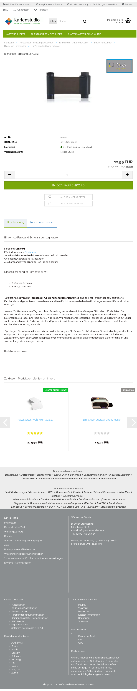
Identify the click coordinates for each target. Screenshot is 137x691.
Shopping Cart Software (56, 684)
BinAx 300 (30, 252)
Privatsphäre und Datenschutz (20, 549)
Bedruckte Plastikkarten (24, 608)
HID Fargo (16, 659)
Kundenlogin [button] (22, 10)
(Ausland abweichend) (82, 147)
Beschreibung (15, 222)
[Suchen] (84, 21)
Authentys (16, 642)
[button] (5, 10)
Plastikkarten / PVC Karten (85, 34)
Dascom (15, 652)
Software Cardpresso (22, 628)
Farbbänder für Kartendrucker (27, 614)
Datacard (16, 656)
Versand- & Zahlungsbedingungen (23, 540)
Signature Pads (19, 624)
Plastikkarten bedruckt (46, 34)
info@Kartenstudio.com (50, 4)
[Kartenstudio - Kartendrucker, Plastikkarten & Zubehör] (24, 21)
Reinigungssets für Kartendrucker (29, 618)
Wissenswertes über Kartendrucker (23, 553)
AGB (6, 545)
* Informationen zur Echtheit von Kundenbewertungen (33, 558)
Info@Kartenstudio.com (91, 530)
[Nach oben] (127, 686)
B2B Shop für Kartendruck (18, 4)
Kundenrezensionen (41, 222)
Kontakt (8, 536)
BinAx (14, 646)
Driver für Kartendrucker (17, 562)
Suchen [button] (128, 4)
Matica (14, 666)
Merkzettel (42, 10)
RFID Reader (18, 621)
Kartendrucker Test (14, 527)
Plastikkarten (18, 604)
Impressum (10, 522)
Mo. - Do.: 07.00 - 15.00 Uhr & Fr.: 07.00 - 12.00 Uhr (93, 4)
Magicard (16, 669)
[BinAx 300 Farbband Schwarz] (68, 85)
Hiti (13, 662)
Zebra (14, 672)
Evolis (14, 649)
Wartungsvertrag (13, 531)
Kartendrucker (16, 34)
